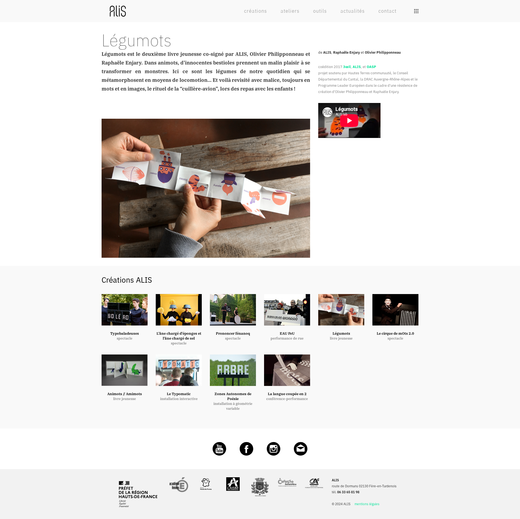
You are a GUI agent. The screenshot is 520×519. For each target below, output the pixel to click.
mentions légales (367, 504)
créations (255, 11)
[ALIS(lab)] (118, 10)
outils (320, 11)
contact (387, 11)
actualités (352, 11)
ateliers (290, 11)
